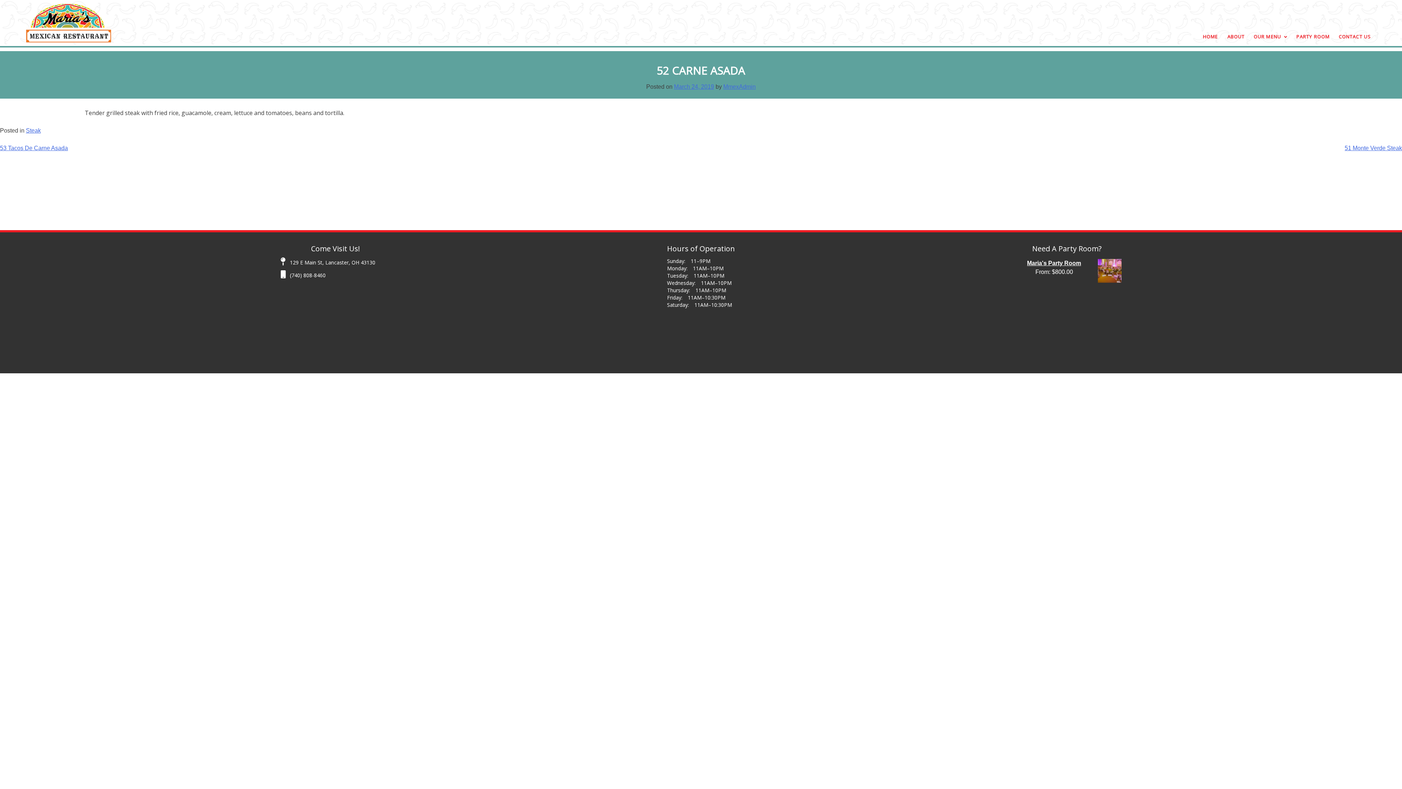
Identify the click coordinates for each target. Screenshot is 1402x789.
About (1236, 36)
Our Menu (1267, 36)
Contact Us (1355, 36)
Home (1210, 36)
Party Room (1313, 36)
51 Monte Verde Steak (1373, 148)
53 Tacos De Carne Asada (34, 148)
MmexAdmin (739, 87)
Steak (33, 130)
